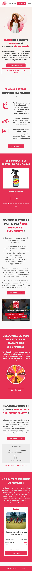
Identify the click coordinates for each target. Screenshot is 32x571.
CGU (23, 568)
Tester (16, 198)
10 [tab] (26, 203)
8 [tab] (21, 203)
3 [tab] (8, 203)
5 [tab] (13, 203)
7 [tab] (18, 203)
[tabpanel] (16, 184)
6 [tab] (16, 203)
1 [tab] (4, 203)
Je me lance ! (16, 146)
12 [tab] (16, 206)
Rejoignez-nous (16, 292)
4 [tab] (11, 203)
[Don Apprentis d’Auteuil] (16, 310)
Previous (2, 531)
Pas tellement (17, 460)
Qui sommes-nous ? (13, 568)
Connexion (12, 3)
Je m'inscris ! (16, 390)
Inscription (21, 3)
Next (29, 531)
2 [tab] (6, 203)
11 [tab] (28, 203)
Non (17, 458)
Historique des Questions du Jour (16, 465)
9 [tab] (23, 203)
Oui (17, 456)
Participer (16, 553)
